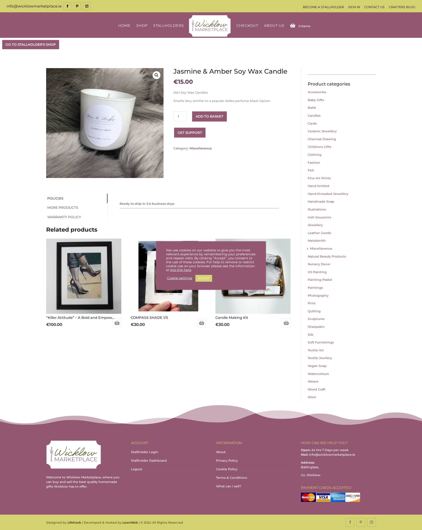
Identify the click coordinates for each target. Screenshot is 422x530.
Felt (311, 170)
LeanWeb (130, 523)
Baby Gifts (316, 100)
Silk (310, 335)
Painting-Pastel (320, 280)
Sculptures (316, 319)
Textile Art (316, 350)
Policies (55, 198)
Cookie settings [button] (179, 278)
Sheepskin (316, 327)
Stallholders (168, 26)
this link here (180, 270)
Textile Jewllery (320, 358)
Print (312, 303)
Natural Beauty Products (327, 256)
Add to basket (209, 116)
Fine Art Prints (319, 178)
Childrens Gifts (319, 147)
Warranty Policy (64, 217)
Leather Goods (319, 233)
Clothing (315, 155)
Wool (312, 397)
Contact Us (374, 7)
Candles (314, 116)
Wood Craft (317, 389)
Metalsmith (317, 241)
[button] (156, 75)
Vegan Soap (317, 366)
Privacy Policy (227, 461)
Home (124, 26)
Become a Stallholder (323, 7)
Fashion (314, 163)
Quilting (314, 311)
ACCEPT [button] (203, 278)
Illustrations (317, 209)
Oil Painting (317, 272)
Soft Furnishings (321, 342)
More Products (62, 207)
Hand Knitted (318, 186)
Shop (141, 26)
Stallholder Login (144, 452)
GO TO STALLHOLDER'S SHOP (30, 44)
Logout (136, 469)
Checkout (247, 26)
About (221, 452)
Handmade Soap (321, 201)
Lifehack (74, 523)
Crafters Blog (402, 7)
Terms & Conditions (231, 478)
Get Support (190, 133)
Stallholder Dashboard (149, 461)
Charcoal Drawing (322, 139)
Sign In (354, 7)
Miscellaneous (200, 148)
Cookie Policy (226, 469)
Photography (318, 296)
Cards (312, 123)
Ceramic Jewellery (322, 131)
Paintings (315, 288)
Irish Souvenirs (319, 217)
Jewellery (315, 225)
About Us (274, 26)
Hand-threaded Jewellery (328, 194)
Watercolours (318, 374)
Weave (313, 381)
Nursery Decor (319, 264)
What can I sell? (228, 486)
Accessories (317, 92)
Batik (312, 108)
